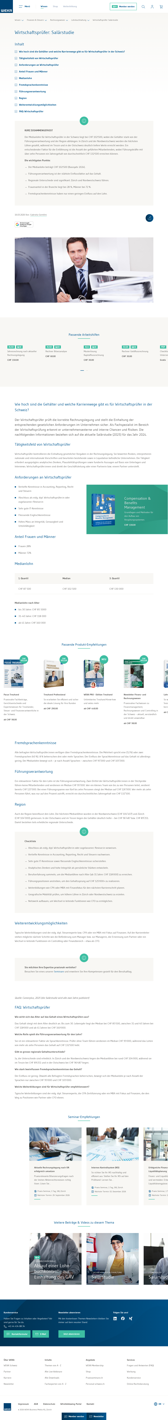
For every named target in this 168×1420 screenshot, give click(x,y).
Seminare (59, 971)
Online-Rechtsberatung (138, 1384)
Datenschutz (49, 1404)
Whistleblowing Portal (70, 1404)
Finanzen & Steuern (35, 20)
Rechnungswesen (57, 20)
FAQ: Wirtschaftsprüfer (31, 111)
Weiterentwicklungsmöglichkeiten (37, 104)
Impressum (23, 1404)
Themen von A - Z (53, 1365)
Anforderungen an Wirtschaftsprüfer (39, 64)
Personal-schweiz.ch (95, 1384)
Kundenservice (134, 1377)
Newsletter (9, 1384)
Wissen (44, 6)
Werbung (131, 1371)
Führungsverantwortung (32, 91)
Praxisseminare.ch (94, 1377)
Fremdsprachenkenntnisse (33, 84)
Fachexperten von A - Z (55, 1384)
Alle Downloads (52, 1377)
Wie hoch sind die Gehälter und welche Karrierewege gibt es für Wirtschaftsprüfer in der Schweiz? (72, 51)
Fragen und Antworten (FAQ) (140, 1365)
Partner (7, 1371)
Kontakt (90, 1404)
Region (23, 98)
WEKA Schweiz (10, 1365)
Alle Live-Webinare (53, 1371)
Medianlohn (25, 78)
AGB (36, 1404)
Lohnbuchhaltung (78, 20)
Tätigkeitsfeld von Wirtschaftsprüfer (38, 58)
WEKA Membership (95, 1365)
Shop (55, 6)
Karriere (7, 1377)
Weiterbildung (70, 6)
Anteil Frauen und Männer (33, 71)
